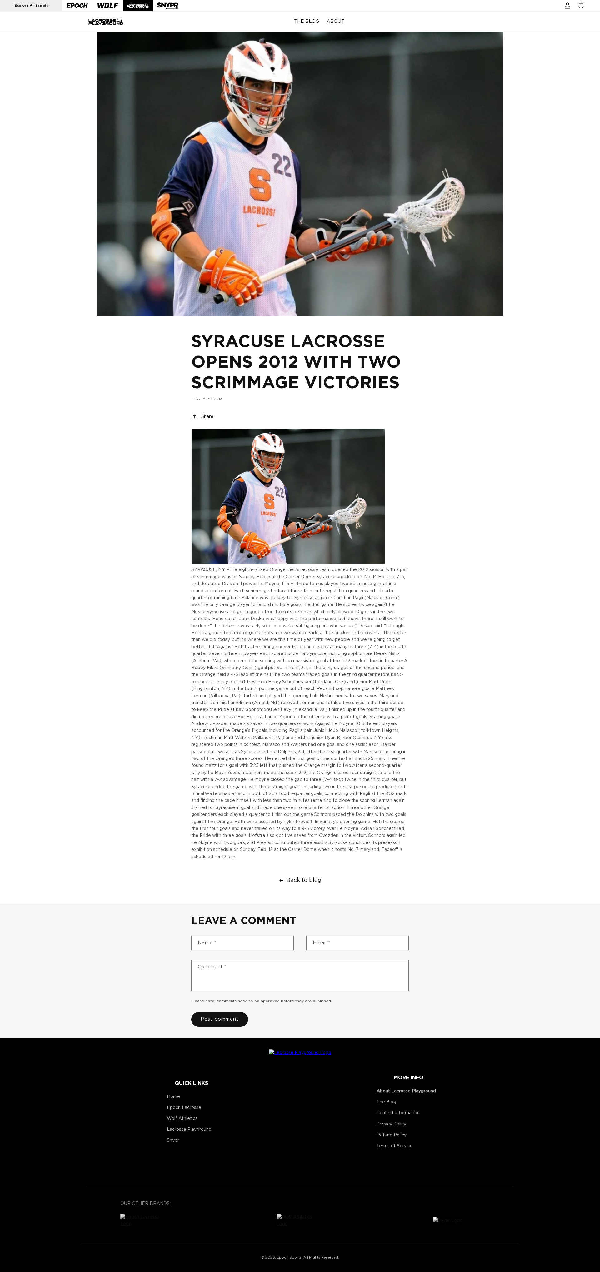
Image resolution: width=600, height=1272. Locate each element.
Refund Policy (392, 1135)
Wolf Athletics (182, 1118)
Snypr (173, 1140)
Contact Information (398, 1113)
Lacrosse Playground (189, 1129)
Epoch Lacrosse (184, 1108)
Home (173, 1097)
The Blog (386, 1102)
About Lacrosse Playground (406, 1091)
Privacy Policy (391, 1124)
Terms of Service (395, 1146)
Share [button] (207, 417)
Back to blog (304, 880)
